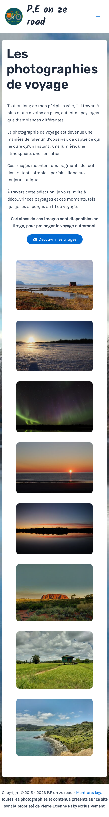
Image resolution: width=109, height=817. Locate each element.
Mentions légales (91, 792)
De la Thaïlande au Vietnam (54, 670)
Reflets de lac (55, 528)
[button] (55, 239)
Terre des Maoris (54, 737)
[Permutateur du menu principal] (98, 16)
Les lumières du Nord (54, 416)
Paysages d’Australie (54, 592)
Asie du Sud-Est (54, 659)
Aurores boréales (54, 406)
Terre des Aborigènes (54, 602)
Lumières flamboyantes (54, 477)
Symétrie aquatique (54, 538)
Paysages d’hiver (54, 341)
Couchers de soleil (54, 467)
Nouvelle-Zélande (54, 726)
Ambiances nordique (54, 281)
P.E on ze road (47, 16)
